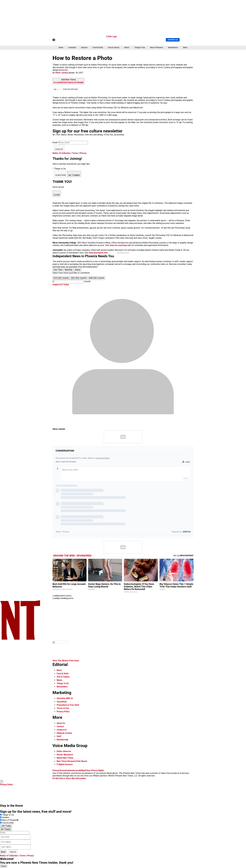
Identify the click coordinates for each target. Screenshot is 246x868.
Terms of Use (63, 708)
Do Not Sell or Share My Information (69, 778)
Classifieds (62, 701)
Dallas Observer (64, 751)
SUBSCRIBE (60, 175)
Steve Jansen (61, 72)
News (61, 47)
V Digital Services (65, 764)
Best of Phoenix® (10, 820)
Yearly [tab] (77, 270)
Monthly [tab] (68, 270)
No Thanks (6, 829)
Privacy (83, 153)
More (185, 47)
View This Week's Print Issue (66, 660)
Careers (60, 726)
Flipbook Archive (64, 733)
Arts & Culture (113, 47)
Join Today (6, 826)
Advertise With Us (65, 698)
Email (56, 142)
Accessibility (78, 770)
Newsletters (173, 47)
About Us (61, 723)
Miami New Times (65, 758)
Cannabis (72, 47)
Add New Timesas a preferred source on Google (68, 81)
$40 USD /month (96, 278)
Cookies (69, 770)
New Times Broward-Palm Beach (72, 761)
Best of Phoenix (156, 47)
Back (3, 852)
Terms (75, 153)
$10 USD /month (61, 278)
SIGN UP (59, 149)
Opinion (84, 47)
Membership (62, 739)
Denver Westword (65, 754)
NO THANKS (74, 175)
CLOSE (57, 195)
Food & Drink (98, 47)
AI (85, 770)
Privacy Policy (63, 711)
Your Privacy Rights (95, 770)
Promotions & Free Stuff (68, 705)
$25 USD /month (78, 278)
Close (3, 866)
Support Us (173, 40)
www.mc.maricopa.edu (120, 245)
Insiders (5, 817)
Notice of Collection (61, 153)
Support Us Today (61, 284)
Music (126, 47)
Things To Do (139, 47)
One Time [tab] (58, 270)
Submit (13, 852)
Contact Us (62, 730)
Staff (59, 736)
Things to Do (8, 815)
